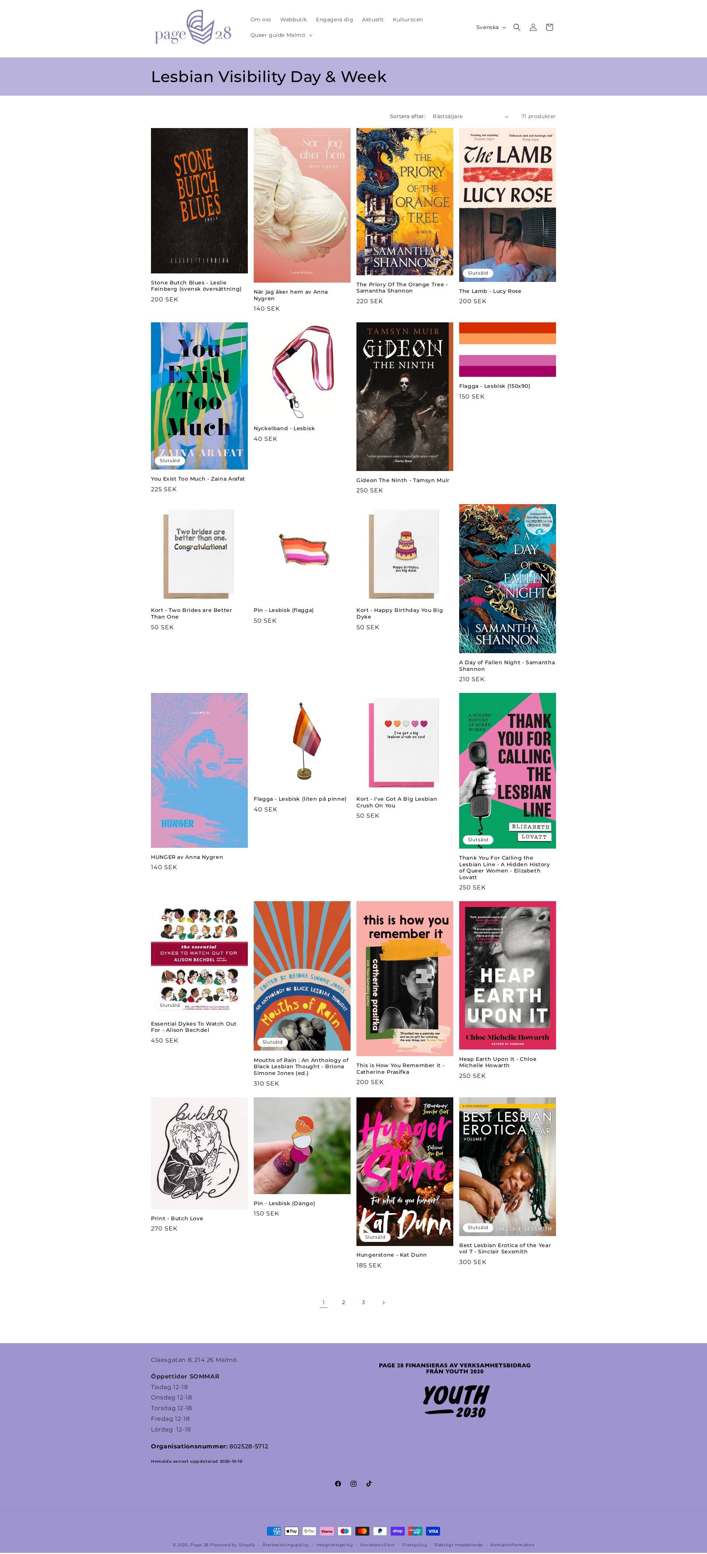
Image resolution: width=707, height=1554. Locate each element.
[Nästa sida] (383, 1303)
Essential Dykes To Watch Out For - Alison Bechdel (194, 1027)
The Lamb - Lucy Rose (490, 291)
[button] (281, 35)
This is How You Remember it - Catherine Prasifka (400, 1068)
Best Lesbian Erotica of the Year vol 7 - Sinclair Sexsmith (505, 1248)
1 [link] (324, 1302)
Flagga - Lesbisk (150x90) (495, 386)
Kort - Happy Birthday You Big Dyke (399, 613)
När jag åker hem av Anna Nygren (291, 295)
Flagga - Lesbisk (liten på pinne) (300, 799)
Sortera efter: (408, 116)
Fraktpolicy (415, 1544)
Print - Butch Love (177, 1218)
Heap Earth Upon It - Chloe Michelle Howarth (498, 1062)
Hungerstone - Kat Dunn (391, 1255)
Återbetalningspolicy (286, 1544)
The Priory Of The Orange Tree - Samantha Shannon (402, 288)
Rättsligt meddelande (459, 1544)
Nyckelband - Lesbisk (284, 428)
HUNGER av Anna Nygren (187, 857)
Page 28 (200, 1544)
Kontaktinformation (512, 1544)
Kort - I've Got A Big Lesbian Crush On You (396, 802)
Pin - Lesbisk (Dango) (284, 1203)
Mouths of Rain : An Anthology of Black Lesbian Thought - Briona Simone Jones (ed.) (301, 1066)
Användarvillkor (377, 1544)
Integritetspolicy (334, 1544)
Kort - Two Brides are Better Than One (191, 613)
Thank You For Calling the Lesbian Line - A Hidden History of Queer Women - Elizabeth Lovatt (504, 867)
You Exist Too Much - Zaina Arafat (198, 479)
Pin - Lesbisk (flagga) (284, 610)
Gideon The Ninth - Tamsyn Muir (403, 480)
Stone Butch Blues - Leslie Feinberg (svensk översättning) (196, 286)
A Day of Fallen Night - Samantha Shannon (507, 665)
